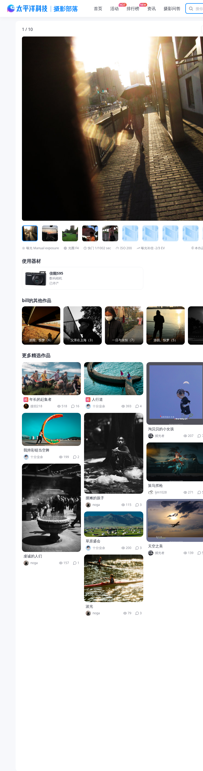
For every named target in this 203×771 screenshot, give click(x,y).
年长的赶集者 (40, 399)
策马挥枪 (155, 485)
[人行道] (113, 378)
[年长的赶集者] (51, 378)
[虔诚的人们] (51, 508)
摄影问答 (172, 8)
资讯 (151, 8)
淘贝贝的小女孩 (161, 428)
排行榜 (133, 8)
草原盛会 (93, 540)
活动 (114, 8)
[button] (46, 128)
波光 (89, 606)
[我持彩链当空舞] (51, 429)
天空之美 (155, 545)
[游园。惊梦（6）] (41, 325)
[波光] (113, 578)
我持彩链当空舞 (36, 450)
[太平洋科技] (27, 8)
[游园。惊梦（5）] (165, 325)
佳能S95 (56, 273)
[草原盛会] (113, 524)
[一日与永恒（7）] (124, 325)
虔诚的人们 (33, 555)
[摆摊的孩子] (113, 453)
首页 (98, 8)
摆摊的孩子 (95, 497)
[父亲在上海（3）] (82, 325)
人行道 (97, 399)
